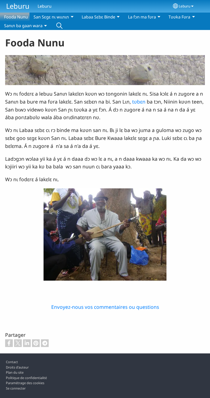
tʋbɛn (138, 101)
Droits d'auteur (17, 367)
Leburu (17, 6)
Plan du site (15, 372)
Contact (12, 362)
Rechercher (59, 25)
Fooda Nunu (16, 17)
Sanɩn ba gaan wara (23, 25)
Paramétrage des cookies (25, 383)
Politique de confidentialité (26, 377)
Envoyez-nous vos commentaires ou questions (105, 306)
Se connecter (16, 388)
